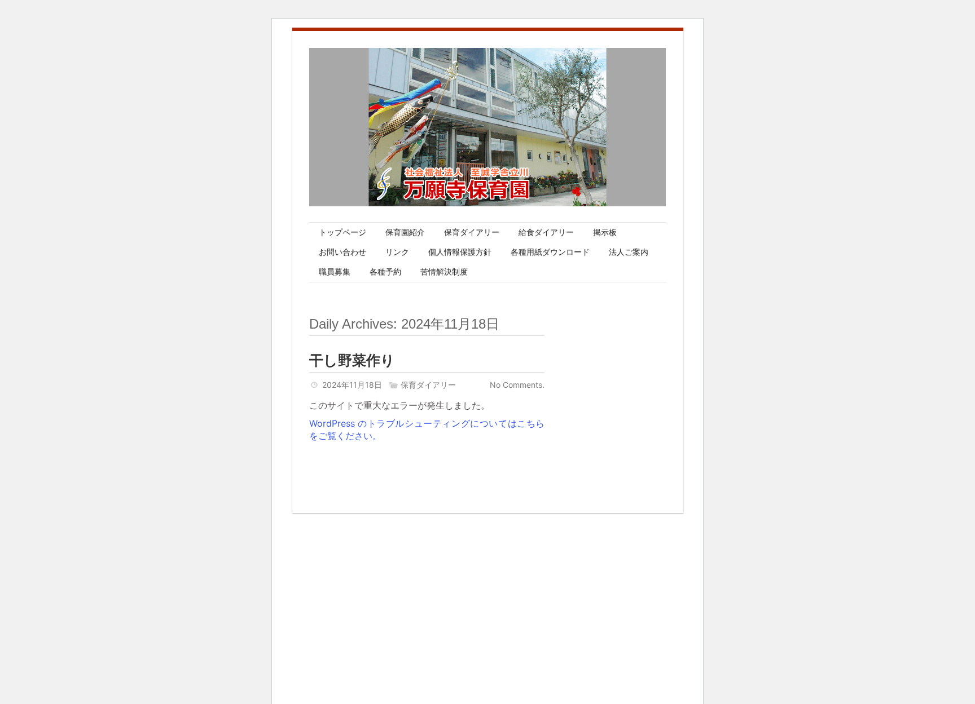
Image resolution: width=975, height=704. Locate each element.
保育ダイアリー (471, 232)
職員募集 (334, 271)
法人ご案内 (628, 251)
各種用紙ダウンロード (550, 251)
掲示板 (605, 232)
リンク (397, 251)
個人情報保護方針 (459, 251)
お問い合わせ (342, 251)
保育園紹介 (405, 232)
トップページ (342, 232)
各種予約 (385, 271)
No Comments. (517, 384)
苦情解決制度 (444, 271)
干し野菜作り (352, 360)
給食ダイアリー (546, 232)
